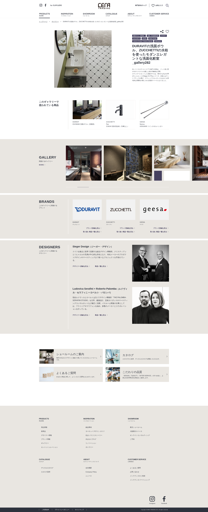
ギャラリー (55, 21)
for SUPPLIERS (56, 5)
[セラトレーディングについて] (134, 15)
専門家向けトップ (141, 5)
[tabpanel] (85, 163)
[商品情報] (44, 15)
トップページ (43, 21)
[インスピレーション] (67, 15)
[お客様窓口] (159, 15)
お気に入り (157, 5)
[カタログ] (111, 15)
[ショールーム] (89, 15)
